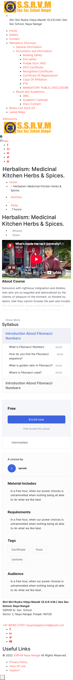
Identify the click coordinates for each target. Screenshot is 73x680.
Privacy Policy (18, 662)
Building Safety (32, 55)
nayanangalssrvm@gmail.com (45, 625)
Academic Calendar (35, 100)
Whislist (17, 230)
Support (14, 670)
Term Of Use (17, 666)
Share (16, 235)
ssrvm (23, 468)
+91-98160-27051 (14, 625)
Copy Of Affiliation (35, 79)
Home (13, 30)
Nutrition (16, 197)
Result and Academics (30, 91)
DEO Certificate (33, 67)
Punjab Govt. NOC (34, 63)
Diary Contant (32, 104)
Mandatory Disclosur (22, 43)
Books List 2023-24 (22, 108)
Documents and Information (34, 51)
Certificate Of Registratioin (40, 75)
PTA (25, 83)
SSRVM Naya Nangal (27, 655)
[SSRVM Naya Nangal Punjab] (27, 6)
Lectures (17, 559)
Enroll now (36, 419)
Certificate (18, 549)
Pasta (14, 205)
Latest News (17, 112)
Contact (14, 38)
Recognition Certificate (38, 71)
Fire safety (29, 59)
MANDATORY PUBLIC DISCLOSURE (46, 87)
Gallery (13, 34)
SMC (26, 95)
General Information (29, 47)
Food (39, 549)
